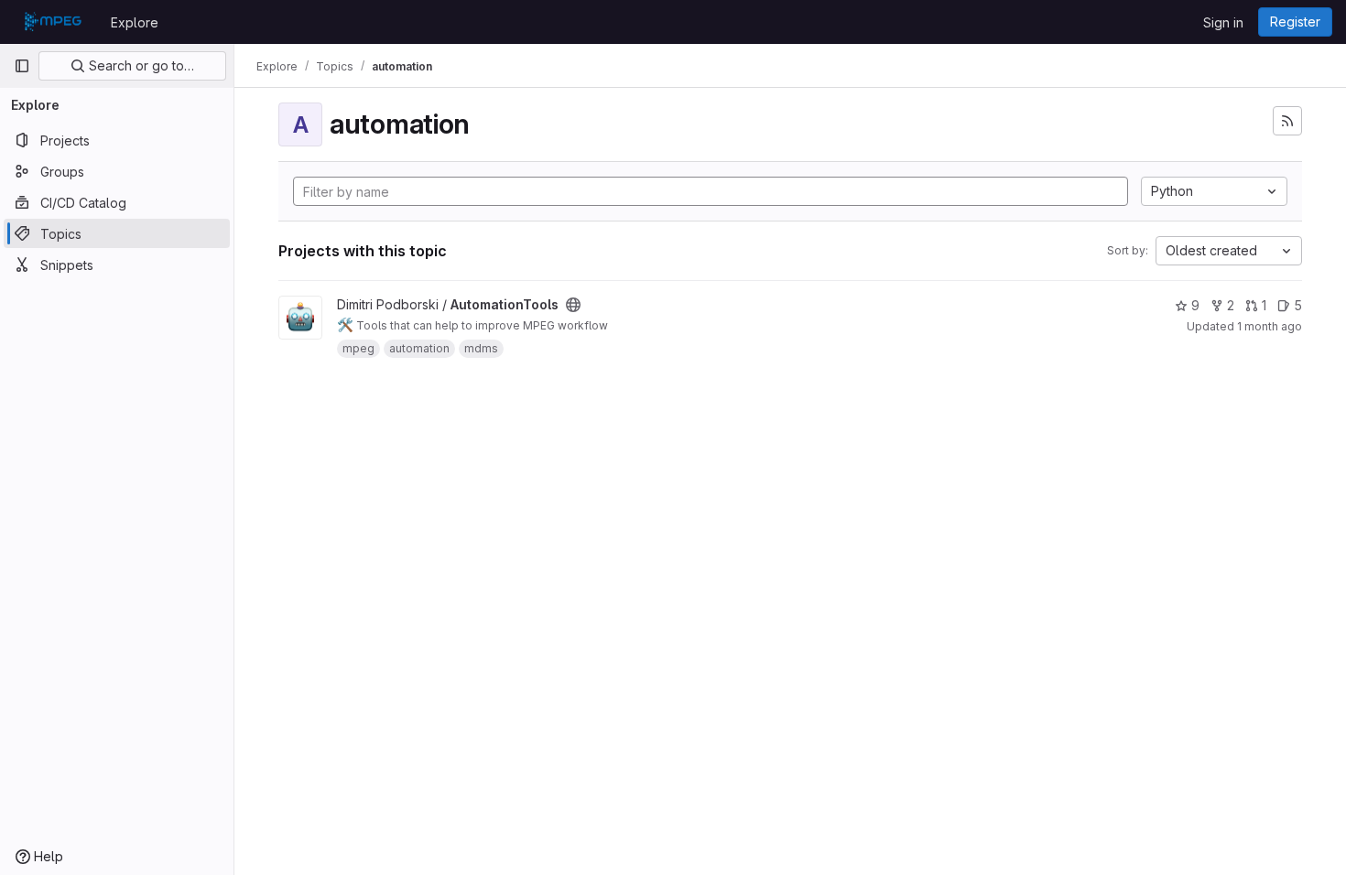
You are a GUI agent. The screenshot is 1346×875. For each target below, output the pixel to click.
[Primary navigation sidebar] (22, 66)
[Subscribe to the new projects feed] (1287, 120)
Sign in (1223, 22)
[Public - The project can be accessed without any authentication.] (573, 304)
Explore (134, 22)
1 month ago (1269, 326)
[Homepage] (53, 22)
